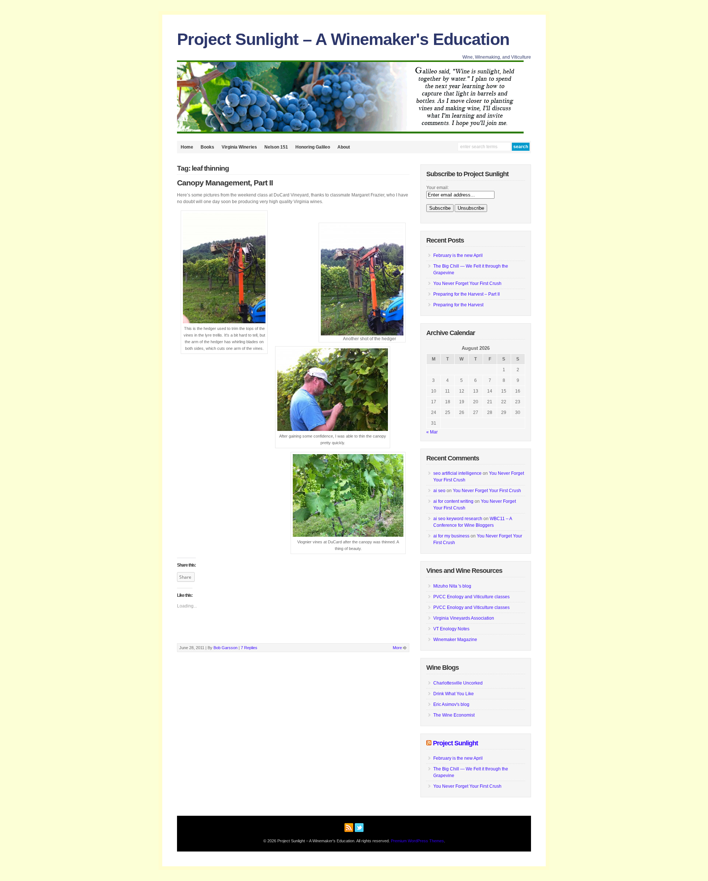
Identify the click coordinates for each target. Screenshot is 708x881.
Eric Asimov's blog (451, 704)
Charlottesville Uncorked (458, 683)
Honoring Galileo (312, 147)
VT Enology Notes (451, 628)
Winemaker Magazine (455, 639)
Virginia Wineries (239, 147)
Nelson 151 (276, 147)
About (343, 147)
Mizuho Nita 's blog (452, 586)
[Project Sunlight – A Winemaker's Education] (350, 132)
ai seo (439, 490)
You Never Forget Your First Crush (467, 283)
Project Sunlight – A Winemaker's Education (343, 39)
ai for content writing (453, 501)
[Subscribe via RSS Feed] (348, 826)
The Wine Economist (454, 715)
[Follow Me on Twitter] (359, 826)
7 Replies (249, 647)
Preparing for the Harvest (458, 304)
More (397, 647)
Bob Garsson (225, 647)
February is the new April (458, 255)
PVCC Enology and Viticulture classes (471, 596)
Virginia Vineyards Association (463, 618)
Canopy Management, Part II (225, 182)
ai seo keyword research (457, 518)
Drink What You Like (453, 693)
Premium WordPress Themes (417, 841)
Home (187, 147)
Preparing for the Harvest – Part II (466, 294)
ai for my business (451, 536)
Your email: (437, 187)
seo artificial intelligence (457, 473)
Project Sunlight (455, 743)
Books (207, 147)
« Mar (432, 432)
